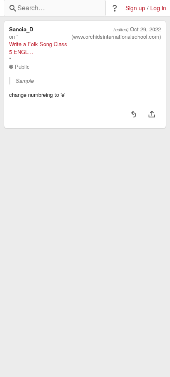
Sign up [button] (135, 8)
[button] (115, 8)
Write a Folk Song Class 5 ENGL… (38, 47)
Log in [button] (158, 8)
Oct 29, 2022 (145, 29)
